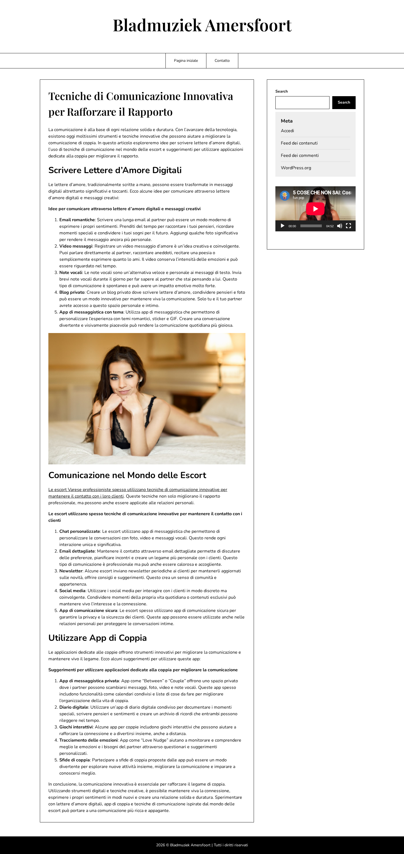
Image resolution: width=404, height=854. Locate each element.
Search (281, 91)
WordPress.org (296, 168)
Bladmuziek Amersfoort (202, 24)
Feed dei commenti (300, 155)
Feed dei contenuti (299, 143)
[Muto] (339, 226)
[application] (315, 208)
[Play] (282, 226)
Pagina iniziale (186, 60)
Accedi (287, 131)
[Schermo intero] (348, 226)
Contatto (222, 60)
